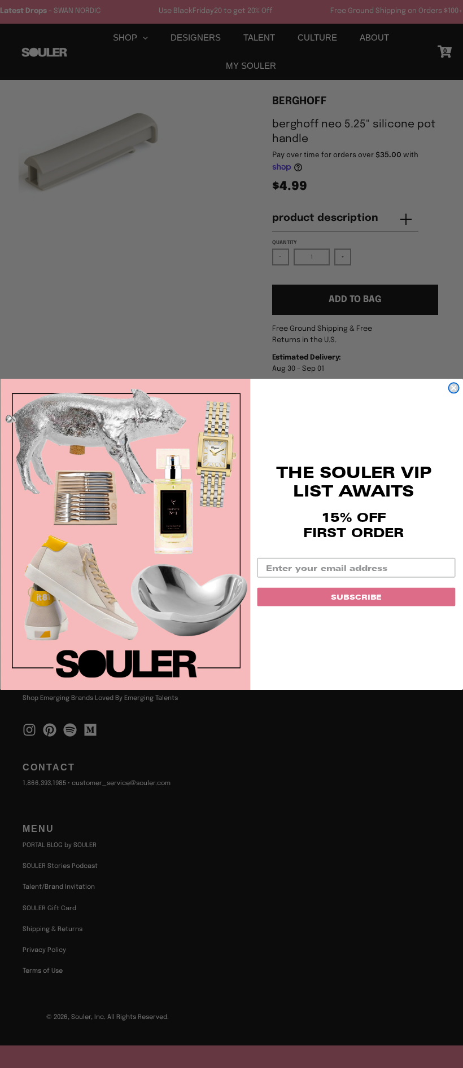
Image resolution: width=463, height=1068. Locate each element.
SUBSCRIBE (356, 596)
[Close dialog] (453, 388)
